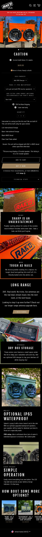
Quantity (21, 112)
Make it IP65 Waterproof (20, 85)
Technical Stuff (21, 179)
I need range (21, 312)
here (35, 305)
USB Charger (20, 76)
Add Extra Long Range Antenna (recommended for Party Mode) (20, 94)
